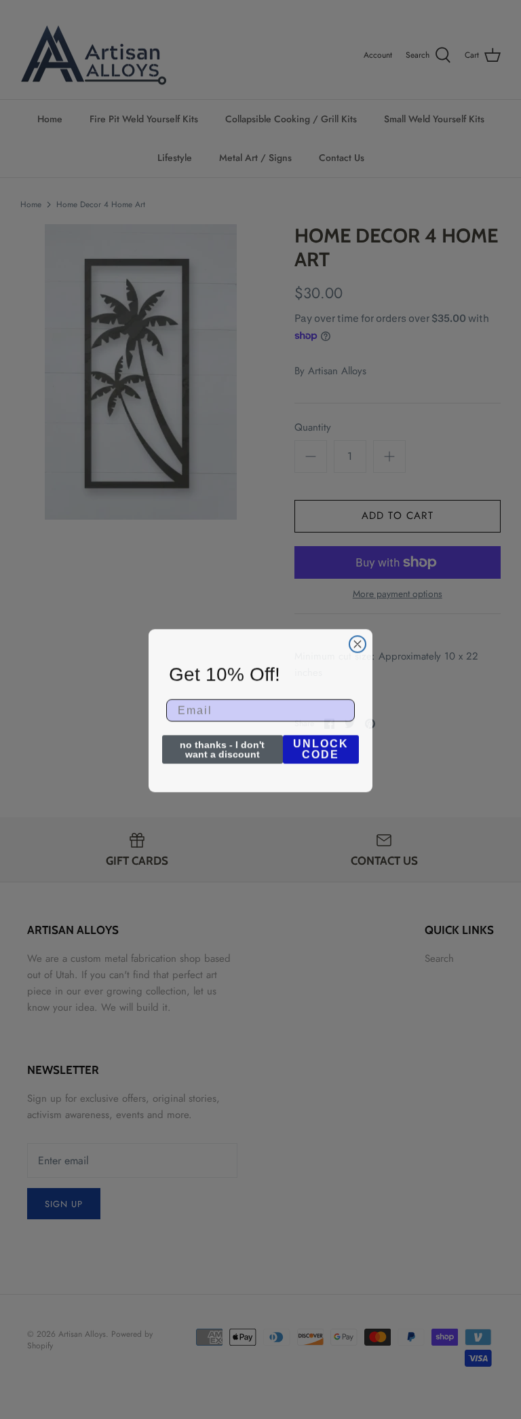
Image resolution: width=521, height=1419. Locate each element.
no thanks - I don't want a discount (222, 748)
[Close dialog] (357, 643)
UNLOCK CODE (321, 748)
